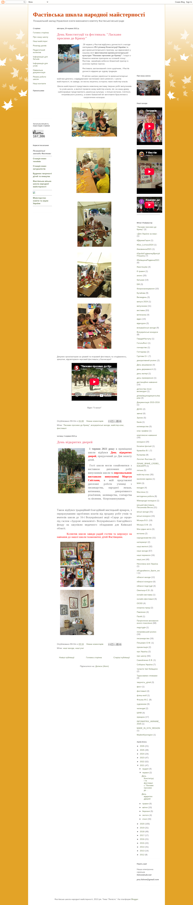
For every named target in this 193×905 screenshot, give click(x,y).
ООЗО (140, 603)
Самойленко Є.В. (145, 660)
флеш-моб (142, 695)
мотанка (140, 533)
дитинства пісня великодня (144, 390)
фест (139, 687)
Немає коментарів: (95, 421)
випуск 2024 (142, 301)
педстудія (141, 627)
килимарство (143, 426)
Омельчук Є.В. (143, 590)
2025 (142, 750)
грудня (145, 769)
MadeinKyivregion (145, 735)
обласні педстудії (145, 586)
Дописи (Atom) (102, 666)
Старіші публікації (121, 657)
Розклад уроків (39, 45)
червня (145, 772)
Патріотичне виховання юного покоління (147, 622)
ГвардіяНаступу (144, 339)
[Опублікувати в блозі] (112, 421)
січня (145, 819)
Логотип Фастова (144, 459)
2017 (142, 835)
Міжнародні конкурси (146, 500)
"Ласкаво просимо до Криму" (76, 425)
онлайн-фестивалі (145, 599)
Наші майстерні (40, 41)
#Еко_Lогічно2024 (145, 245)
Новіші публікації (66, 657)
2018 (142, 831)
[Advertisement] (165, 48)
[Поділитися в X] (114, 421)
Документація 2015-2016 (148, 402)
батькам (140, 280)
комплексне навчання (147, 435)
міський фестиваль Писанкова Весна (145, 506)
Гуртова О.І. (142, 356)
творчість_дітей (144, 682)
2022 (142, 761)
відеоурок (141, 323)
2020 (142, 824)
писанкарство (143, 638)
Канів (139, 422)
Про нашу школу (40, 37)
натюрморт (142, 542)
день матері (142, 373)
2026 (142, 746)
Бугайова (141, 293)
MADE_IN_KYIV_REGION (148, 728)
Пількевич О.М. (144, 643)
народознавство (144, 538)
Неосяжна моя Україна (147, 564)
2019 (142, 828)
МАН (139, 483)
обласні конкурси (144, 581)
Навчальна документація (39, 71)
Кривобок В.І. (143, 450)
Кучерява (141, 455)
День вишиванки (144, 365)
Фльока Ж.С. (142, 699)
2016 (142, 839)
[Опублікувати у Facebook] (117, 421)
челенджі (141, 708)
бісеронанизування (146, 288)
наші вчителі (142, 546)
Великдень (142, 297)
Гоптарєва (141, 352)
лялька (140, 470)
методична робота (145, 496)
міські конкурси (144, 516)
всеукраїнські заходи (100, 425)
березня (146, 811)
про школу (141, 656)
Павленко (141, 612)
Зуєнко (140, 418)
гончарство (142, 347)
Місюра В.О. (142, 520)
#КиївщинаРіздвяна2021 (148, 260)
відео (139, 319)
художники (142, 704)
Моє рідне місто (144, 529)
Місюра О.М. (143, 525)
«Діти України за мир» (147, 234)
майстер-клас (117, 425)
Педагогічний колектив (39, 51)
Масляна (141, 492)
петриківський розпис (146, 632)
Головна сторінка (94, 657)
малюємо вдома (144, 479)
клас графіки (142, 431)
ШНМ (139, 713)
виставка (141, 310)
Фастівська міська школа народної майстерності (42, 184)
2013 (142, 851)
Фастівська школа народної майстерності (89, 14)
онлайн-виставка (144, 595)
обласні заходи (144, 577)
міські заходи (143, 512)
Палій (139, 616)
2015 (142, 843)
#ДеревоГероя (143, 240)
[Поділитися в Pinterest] (120, 421)
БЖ (138, 284)
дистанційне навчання (147, 382)
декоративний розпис (147, 360)
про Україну (142, 651)
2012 (142, 855)
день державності (145, 369)
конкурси (141, 442)
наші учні (79, 648)
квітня (145, 807)
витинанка (141, 315)
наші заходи (68, 648)
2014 (142, 847)
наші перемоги (143, 555)
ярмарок (141, 717)
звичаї (139, 413)
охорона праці (143, 608)
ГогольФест (142, 343)
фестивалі (61, 428)
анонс (139, 275)
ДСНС (139, 409)
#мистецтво (142, 267)
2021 (142, 765)
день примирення (145, 378)
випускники (142, 306)
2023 (142, 757)
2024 (142, 754)
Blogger (134, 899)
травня (145, 803)
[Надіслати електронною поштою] (109, 421)
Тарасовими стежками (147, 676)
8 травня (141, 271)
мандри (140, 487)
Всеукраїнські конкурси (147, 332)
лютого (145, 815)
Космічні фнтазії (144, 446)
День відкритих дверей (75, 442)
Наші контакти (39, 83)
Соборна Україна (145, 664)
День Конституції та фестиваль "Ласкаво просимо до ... (148, 783)
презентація (142, 647)
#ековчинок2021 (144, 249)
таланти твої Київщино (147, 669)
